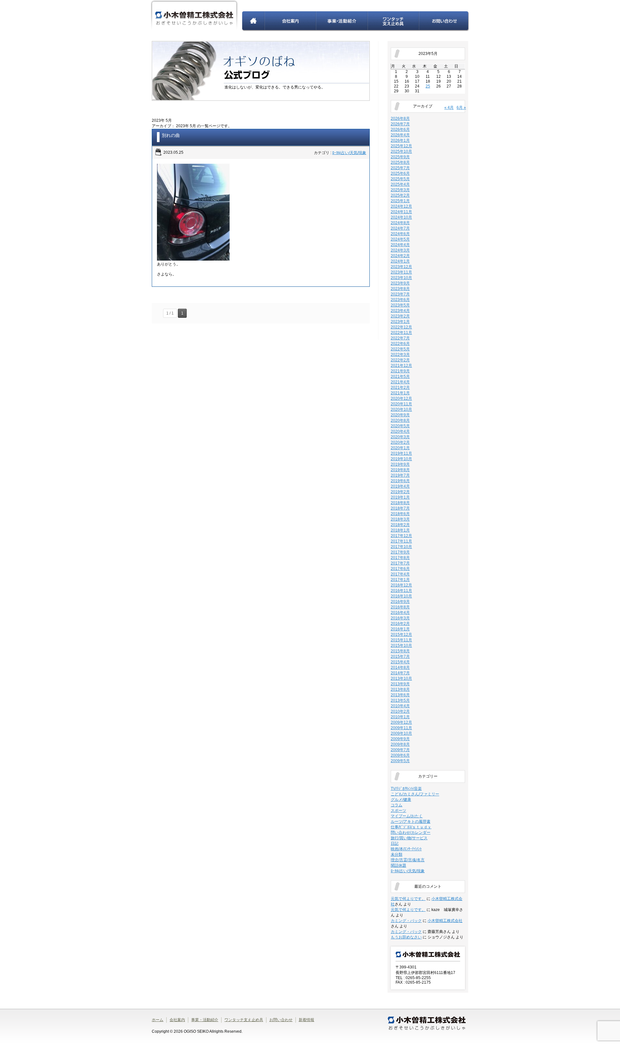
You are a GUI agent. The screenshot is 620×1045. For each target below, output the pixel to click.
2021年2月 (400, 387)
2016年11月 (401, 590)
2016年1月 (400, 629)
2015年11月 (401, 640)
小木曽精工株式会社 (445, 920)
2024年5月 (400, 239)
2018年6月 (400, 514)
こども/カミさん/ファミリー (415, 794)
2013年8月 (400, 689)
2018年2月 (400, 524)
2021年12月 (401, 365)
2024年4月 (400, 245)
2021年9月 (400, 371)
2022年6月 (400, 343)
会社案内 (290, 21)
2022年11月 (401, 332)
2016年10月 (401, 596)
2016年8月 (400, 607)
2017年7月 (400, 563)
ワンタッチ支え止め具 (393, 21)
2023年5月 (400, 305)
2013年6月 (400, 695)
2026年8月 (400, 118)
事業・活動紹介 (342, 21)
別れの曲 (171, 135)
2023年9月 (400, 283)
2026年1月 (400, 140)
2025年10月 (401, 151)
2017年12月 (401, 535)
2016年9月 (400, 601)
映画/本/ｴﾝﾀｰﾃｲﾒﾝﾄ (406, 849)
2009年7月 (400, 750)
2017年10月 (401, 546)
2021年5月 (400, 376)
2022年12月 (401, 327)
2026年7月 (400, 124)
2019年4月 (400, 486)
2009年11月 (401, 728)
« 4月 (449, 107)
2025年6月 (400, 173)
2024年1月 (400, 261)
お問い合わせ (444, 21)
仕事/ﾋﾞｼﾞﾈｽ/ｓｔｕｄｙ (411, 827)
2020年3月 (400, 437)
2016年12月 (401, 585)
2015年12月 (401, 634)
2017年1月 (400, 579)
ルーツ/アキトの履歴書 (410, 821)
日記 (394, 843)
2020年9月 (400, 415)
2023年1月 (400, 321)
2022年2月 (400, 360)
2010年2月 (400, 711)
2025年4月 (400, 184)
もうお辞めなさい (406, 937)
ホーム (253, 21)
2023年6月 (400, 299)
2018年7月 (400, 508)
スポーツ (398, 810)
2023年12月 (401, 266)
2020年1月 (400, 448)
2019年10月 (401, 459)
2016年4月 (400, 612)
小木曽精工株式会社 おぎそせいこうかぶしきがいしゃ (194, 15)
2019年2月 (400, 492)
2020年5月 (400, 426)
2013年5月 (400, 700)
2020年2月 (400, 442)
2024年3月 (400, 250)
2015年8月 (400, 651)
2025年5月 (400, 179)
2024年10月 (401, 217)
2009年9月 (400, 739)
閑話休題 (398, 865)
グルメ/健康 (401, 799)
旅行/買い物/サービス (409, 838)
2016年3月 (400, 618)
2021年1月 (400, 393)
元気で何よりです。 (408, 898)
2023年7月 (400, 294)
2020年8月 (400, 420)
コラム (396, 805)
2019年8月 (400, 470)
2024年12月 (401, 206)
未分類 (396, 854)
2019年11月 (401, 453)
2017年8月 (400, 557)
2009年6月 (400, 755)
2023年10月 (401, 277)
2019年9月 (400, 464)
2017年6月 (400, 568)
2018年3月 (400, 519)
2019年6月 (400, 481)
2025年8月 (400, 162)
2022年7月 (400, 338)
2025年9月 (400, 157)
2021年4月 (400, 382)
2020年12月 (401, 398)
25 (428, 86)
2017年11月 (401, 541)
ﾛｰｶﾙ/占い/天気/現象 (349, 152)
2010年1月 (400, 717)
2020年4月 (400, 431)
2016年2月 (400, 623)
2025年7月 (400, 168)
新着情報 (306, 1020)
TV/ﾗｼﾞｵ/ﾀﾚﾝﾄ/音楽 (406, 788)
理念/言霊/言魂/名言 (408, 860)
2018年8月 (400, 503)
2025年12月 (401, 146)
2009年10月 (401, 733)
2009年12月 (401, 722)
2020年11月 (401, 404)
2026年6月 (400, 129)
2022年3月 (400, 354)
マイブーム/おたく (407, 816)
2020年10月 (401, 409)
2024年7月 (400, 228)
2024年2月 (400, 255)
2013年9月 (400, 684)
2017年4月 (400, 574)
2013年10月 (401, 678)
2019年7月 (400, 475)
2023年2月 (400, 316)
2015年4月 (400, 662)
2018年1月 (400, 530)
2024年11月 (401, 212)
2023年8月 (400, 288)
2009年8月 (400, 744)
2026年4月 (400, 135)
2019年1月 (400, 497)
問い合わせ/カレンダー (410, 832)
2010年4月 (400, 706)
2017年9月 (400, 552)
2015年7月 (400, 656)
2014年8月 (400, 667)
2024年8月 (400, 223)
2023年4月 (400, 310)
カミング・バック (406, 920)
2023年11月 (401, 272)
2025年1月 (400, 201)
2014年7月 (400, 673)
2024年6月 (400, 234)
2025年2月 (400, 195)
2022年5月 (400, 349)
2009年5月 (400, 761)
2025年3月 (400, 190)
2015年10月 (401, 645)
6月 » (461, 107)
